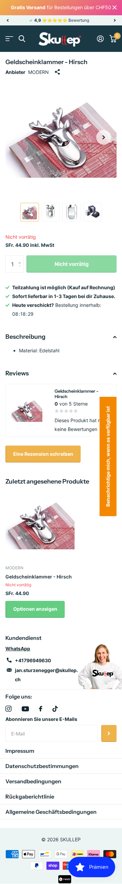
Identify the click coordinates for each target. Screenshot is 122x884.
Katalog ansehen (9, 39)
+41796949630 (33, 660)
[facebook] (40, 708)
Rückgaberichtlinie (29, 796)
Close (114, 7)
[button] (7, 20)
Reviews (17, 373)
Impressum (19, 750)
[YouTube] (25, 708)
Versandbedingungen (33, 781)
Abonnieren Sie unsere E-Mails (41, 719)
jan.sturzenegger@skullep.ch (46, 674)
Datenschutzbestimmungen (42, 766)
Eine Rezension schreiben (43, 454)
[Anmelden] (100, 39)
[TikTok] (55, 709)
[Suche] (22, 38)
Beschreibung (25, 336)
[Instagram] (8, 709)
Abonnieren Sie (109, 733)
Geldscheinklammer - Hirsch (38, 576)
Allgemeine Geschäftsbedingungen (51, 811)
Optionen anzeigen (35, 609)
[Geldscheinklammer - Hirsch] (40, 524)
